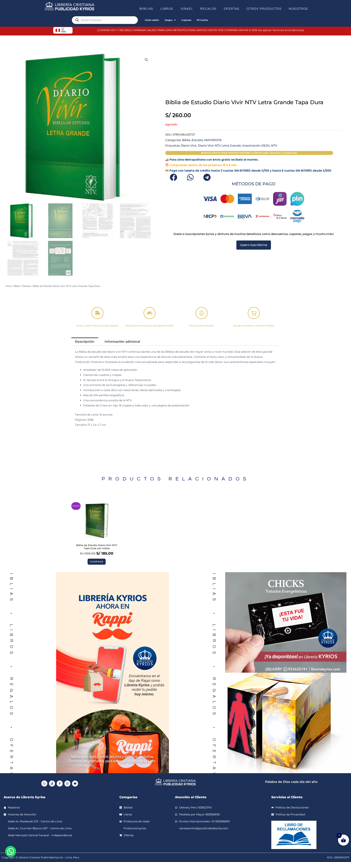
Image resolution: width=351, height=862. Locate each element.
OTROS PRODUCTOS (264, 8)
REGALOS (208, 8)
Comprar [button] (96, 561)
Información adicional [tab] (122, 341)
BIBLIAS (146, 8)
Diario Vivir (189, 145)
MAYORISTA (213, 140)
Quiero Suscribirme (253, 245)
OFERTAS (231, 8)
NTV (274, 145)
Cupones (186, 20)
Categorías (128, 797)
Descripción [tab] (84, 341)
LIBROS (166, 8)
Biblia (17, 286)
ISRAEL (187, 8)
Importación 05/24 (256, 145)
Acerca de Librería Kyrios (24, 797)
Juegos (168, 20)
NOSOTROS (298, 8)
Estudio (26, 286)
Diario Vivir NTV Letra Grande (219, 145)
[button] (154, 8)
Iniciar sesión (152, 20)
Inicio (8, 286)
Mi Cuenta (202, 20)
